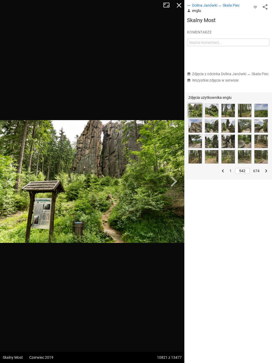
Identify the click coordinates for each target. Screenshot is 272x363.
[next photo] (173, 181)
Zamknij (179, 5)
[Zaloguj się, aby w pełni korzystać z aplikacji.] (255, 7)
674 (256, 171)
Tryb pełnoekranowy (168, 5)
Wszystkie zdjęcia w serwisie (215, 80)
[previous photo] (10, 181)
